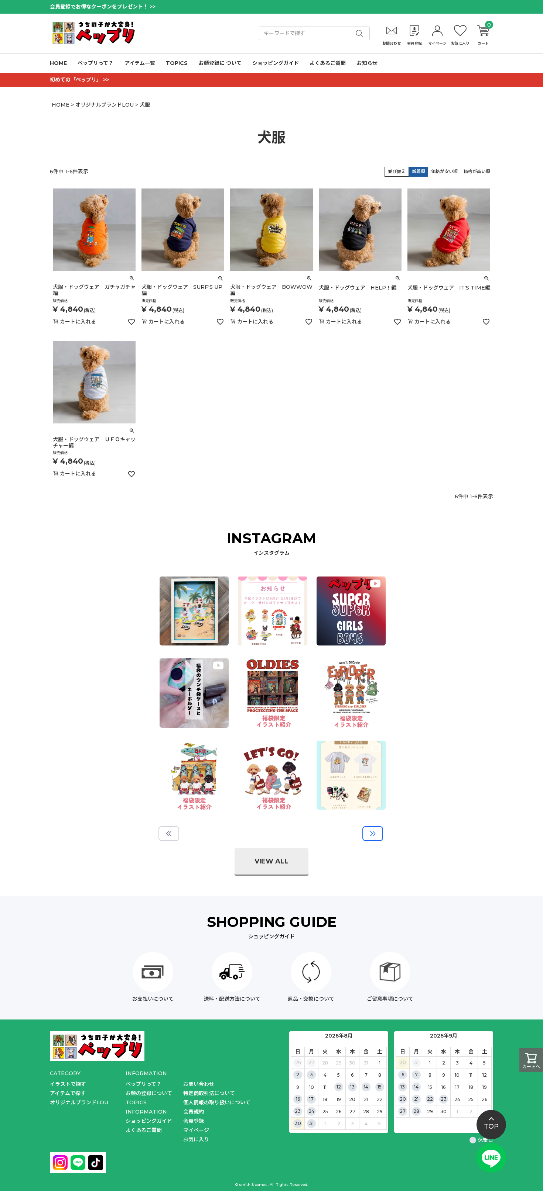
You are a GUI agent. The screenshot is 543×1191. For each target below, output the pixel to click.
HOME (58, 63)
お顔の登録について (149, 1093)
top (491, 1126)
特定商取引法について (209, 1093)
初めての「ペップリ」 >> (79, 79)
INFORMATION (146, 1111)
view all (271, 861)
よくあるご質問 (328, 63)
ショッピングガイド (275, 63)
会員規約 (193, 1111)
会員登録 (193, 1121)
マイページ (196, 1130)
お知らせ (367, 63)
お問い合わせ (198, 1084)
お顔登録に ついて (220, 63)
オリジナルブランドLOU (104, 104)
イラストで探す (68, 1084)
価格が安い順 (444, 171)
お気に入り (196, 1139)
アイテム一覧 (139, 63)
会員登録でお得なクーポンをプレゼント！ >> (103, 6)
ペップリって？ (95, 63)
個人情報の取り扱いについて (216, 1102)
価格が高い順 (477, 171)
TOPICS (177, 63)
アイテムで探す (68, 1093)
